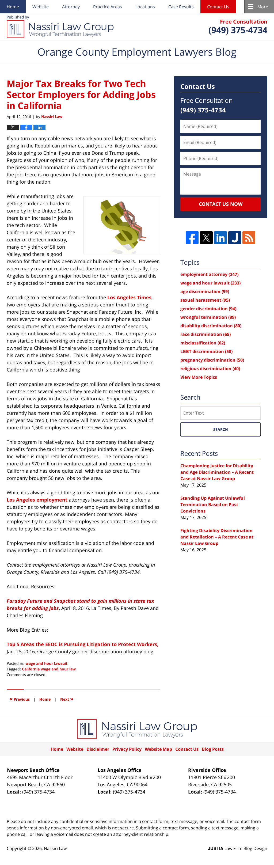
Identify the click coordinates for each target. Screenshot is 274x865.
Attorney (71, 7)
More (262, 7)
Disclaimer (97, 749)
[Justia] (234, 237)
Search (220, 429)
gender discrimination (208, 309)
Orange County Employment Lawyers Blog (60, 27)
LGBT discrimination (206, 351)
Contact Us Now (220, 204)
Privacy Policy (127, 749)
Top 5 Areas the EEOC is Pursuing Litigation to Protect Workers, (82, 644)
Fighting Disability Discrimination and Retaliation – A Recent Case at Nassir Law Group (216, 537)
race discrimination (205, 334)
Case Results (181, 7)
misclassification (202, 343)
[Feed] (248, 237)
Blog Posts (213, 749)
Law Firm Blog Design (237, 848)
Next (66, 698)
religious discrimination (210, 368)
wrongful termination (208, 317)
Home (13, 7)
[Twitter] (206, 237)
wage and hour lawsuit (46, 663)
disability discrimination (210, 326)
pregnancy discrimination (212, 360)
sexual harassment (205, 300)
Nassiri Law (55, 848)
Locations (145, 7)
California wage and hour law (49, 668)
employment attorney (209, 274)
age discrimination (204, 291)
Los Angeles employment (37, 499)
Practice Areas (107, 7)
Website (40, 7)
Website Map (158, 749)
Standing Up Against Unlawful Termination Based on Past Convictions (212, 504)
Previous (19, 698)
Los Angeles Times (129, 297)
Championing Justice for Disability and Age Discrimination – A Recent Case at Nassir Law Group (217, 472)
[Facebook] (192, 237)
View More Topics (198, 377)
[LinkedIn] (220, 237)
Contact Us (218, 7)
